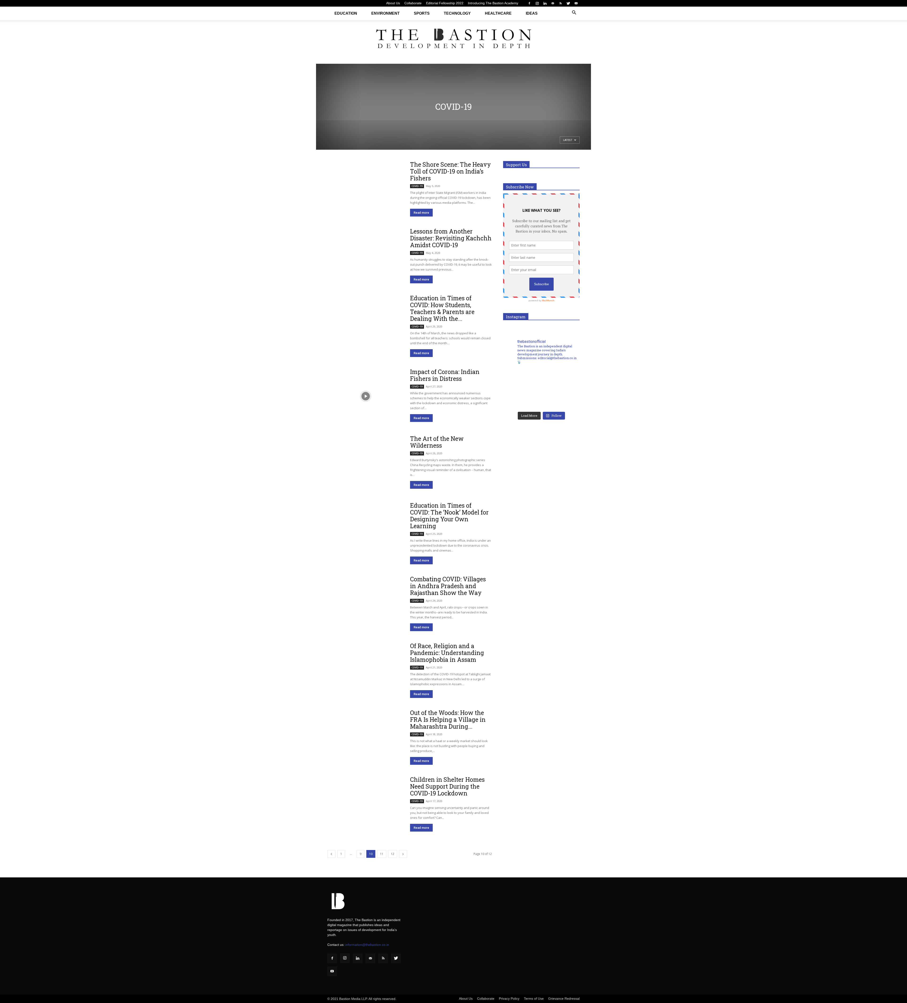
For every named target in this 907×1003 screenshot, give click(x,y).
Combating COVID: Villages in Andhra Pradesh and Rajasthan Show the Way (448, 586)
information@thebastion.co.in (367, 945)
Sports (422, 13)
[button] (574, 13)
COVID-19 (417, 186)
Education (345, 13)
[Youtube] (576, 3)
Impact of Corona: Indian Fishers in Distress (444, 375)
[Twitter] (568, 3)
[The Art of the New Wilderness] (365, 463)
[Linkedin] (544, 3)
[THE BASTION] (453, 39)
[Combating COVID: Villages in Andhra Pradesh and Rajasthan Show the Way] (365, 603)
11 (381, 854)
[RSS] (560, 3)
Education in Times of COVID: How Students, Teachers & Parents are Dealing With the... (442, 308)
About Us (393, 3)
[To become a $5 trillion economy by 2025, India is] (560, 400)
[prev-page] (331, 854)
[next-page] (403, 854)
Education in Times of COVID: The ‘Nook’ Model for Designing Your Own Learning (449, 516)
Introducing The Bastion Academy (493, 3)
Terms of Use (534, 998)
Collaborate (413, 3)
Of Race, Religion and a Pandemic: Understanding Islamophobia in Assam (447, 652)
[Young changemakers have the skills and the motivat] (522, 400)
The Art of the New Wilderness (437, 442)
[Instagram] (537, 3)
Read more (421, 212)
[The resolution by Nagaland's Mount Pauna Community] (522, 378)
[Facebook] (529, 3)
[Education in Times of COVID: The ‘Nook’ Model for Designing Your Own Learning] (365, 529)
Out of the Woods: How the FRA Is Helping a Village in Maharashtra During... (448, 719)
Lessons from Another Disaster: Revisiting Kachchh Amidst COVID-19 (451, 238)
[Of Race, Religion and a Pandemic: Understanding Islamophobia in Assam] (365, 670)
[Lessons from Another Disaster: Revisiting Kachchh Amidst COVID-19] (365, 255)
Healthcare (498, 13)
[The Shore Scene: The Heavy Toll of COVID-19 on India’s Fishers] (365, 189)
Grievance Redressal (564, 998)
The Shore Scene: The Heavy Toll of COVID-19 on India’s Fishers (450, 171)
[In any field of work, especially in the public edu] (560, 378)
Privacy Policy (509, 998)
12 (392, 854)
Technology (457, 13)
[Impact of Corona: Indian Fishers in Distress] (365, 396)
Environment (385, 13)
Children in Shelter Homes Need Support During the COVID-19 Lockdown (447, 786)
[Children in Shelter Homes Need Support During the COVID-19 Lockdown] (365, 804)
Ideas (532, 13)
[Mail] (552, 3)
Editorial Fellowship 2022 (444, 3)
